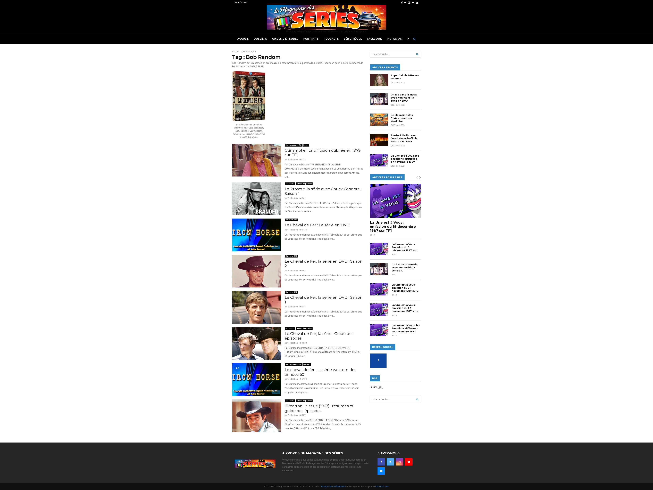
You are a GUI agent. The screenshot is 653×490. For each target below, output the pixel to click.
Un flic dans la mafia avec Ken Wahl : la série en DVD (404, 97)
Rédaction (293, 159)
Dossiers (260, 38)
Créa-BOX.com (382, 486)
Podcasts (331, 38)
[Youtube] (409, 461)
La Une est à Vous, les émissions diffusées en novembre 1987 (405, 158)
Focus (305, 145)
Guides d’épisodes (285, 38)
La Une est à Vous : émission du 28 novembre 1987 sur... (405, 308)
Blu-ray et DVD (291, 220)
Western (306, 364)
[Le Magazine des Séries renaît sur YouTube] (379, 120)
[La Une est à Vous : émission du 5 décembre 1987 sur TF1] (379, 249)
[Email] (381, 471)
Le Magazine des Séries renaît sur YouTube (402, 118)
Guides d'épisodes (304, 184)
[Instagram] (399, 461)
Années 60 (290, 184)
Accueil (243, 38)
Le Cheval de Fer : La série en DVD (317, 225)
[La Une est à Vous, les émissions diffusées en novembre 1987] (379, 160)
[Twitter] (390, 461)
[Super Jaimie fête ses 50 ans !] (379, 80)
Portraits (311, 38)
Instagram (395, 38)
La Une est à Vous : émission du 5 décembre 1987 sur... (405, 247)
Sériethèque (353, 38)
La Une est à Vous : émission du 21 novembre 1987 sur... (405, 287)
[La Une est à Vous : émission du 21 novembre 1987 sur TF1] (379, 289)
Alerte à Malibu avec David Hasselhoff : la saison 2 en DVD (404, 138)
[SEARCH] (417, 54)
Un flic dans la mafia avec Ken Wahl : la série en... (404, 267)
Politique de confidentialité (333, 486)
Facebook (374, 38)
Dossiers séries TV (293, 145)
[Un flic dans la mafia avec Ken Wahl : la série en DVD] (379, 99)
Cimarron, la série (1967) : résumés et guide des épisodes (319, 408)
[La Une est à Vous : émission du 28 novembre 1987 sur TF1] (379, 309)
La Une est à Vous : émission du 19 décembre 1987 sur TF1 (393, 226)
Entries (376, 387)
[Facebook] (381, 461)
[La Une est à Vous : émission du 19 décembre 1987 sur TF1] (395, 201)
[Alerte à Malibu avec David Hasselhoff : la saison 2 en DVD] (379, 140)
